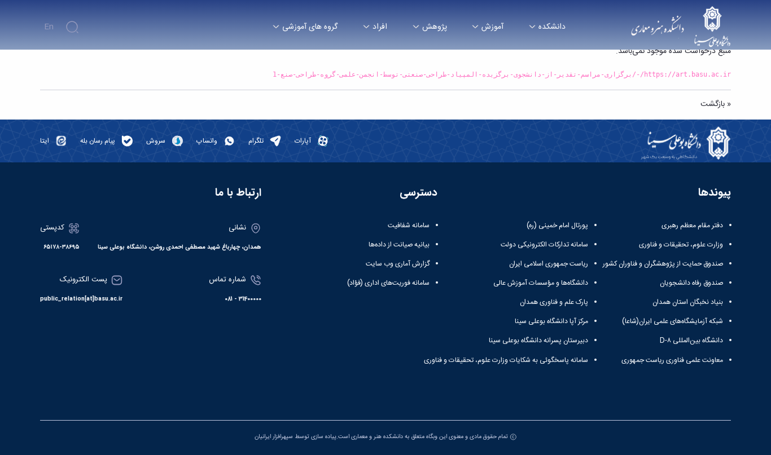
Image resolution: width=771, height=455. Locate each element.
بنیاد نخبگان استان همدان (687, 302)
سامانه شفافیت (409, 225)
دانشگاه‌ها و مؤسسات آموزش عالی (540, 283)
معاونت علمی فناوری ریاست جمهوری (672, 360)
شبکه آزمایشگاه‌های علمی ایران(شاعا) (672, 321)
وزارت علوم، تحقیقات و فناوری (681, 244)
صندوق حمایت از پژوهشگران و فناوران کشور (663, 264)
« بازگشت (715, 104)
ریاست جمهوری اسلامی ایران (548, 264)
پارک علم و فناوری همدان (554, 302)
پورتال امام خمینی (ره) (557, 225)
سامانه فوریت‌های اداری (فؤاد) (388, 283)
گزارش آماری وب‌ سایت (398, 264)
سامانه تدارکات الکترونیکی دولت (544, 244)
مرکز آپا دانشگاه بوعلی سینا (551, 321)
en (49, 27)
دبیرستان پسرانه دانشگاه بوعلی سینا (538, 340)
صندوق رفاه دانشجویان (691, 283)
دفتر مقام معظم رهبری (692, 225)
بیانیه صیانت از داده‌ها (399, 244)
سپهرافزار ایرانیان (274, 436)
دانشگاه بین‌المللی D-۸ (691, 340)
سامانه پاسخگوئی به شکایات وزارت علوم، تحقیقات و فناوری (506, 360)
